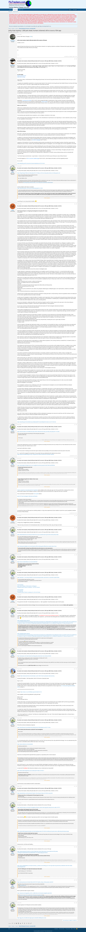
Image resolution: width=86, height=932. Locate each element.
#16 (76, 786)
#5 (76, 424)
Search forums (15, 11)
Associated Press (23, 885)
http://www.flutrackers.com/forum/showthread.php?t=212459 (30, 188)
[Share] (75, 34)
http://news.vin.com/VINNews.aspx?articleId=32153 (31, 691)
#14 (76, 668)
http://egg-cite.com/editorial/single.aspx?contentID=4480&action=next (31, 917)
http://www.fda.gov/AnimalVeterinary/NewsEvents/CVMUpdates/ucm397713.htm (33, 727)
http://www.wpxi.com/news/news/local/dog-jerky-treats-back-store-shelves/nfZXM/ (34, 656)
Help (72, 928)
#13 (76, 649)
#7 (76, 515)
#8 (76, 527)
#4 (76, 203)
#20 (76, 902)
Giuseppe (11, 32)
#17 (76, 802)
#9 (76, 554)
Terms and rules (61, 928)
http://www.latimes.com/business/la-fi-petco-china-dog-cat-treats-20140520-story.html (35, 793)
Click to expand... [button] (47, 197)
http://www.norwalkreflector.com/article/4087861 (27, 561)
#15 (76, 718)
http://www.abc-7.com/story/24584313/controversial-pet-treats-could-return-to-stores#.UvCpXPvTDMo (38, 577)
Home (10, 9)
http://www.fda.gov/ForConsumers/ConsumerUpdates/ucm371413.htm (31, 163)
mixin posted (36, 493)
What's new (21, 9)
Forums (15, 9)
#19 (76, 880)
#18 (76, 846)
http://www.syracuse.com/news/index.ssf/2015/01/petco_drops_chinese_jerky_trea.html (35, 882)
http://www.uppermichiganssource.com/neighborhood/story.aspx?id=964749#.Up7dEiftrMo (36, 465)
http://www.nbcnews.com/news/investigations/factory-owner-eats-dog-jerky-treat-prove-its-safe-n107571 (38, 807)
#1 (76, 34)
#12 (76, 608)
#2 (76, 58)
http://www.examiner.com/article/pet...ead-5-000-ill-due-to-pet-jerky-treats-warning (37, 675)
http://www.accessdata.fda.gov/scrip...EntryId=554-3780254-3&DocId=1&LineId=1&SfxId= (35, 454)
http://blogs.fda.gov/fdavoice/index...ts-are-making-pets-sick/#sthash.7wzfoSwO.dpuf (38, 182)
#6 (76, 458)
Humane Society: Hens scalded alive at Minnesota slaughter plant (31, 895)
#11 (76, 594)
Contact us (56, 928)
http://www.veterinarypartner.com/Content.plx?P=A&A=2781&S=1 (30, 770)
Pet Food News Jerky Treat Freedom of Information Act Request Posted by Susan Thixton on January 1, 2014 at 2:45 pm (28, 586)
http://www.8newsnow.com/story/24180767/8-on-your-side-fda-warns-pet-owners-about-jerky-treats (37, 534)
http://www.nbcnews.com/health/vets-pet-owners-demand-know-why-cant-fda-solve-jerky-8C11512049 (38, 431)
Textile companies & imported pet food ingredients (27, 490)
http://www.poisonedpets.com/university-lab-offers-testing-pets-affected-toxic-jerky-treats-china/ (37, 546)
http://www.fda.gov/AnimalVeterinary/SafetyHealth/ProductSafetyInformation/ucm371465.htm (36, 421)
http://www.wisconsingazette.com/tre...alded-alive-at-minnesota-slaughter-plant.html (34, 893)
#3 (76, 166)
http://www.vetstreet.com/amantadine (25, 744)
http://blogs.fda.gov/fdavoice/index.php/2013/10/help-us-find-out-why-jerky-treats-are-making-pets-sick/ (38, 173)
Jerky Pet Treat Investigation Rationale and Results (27, 496)
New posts (10, 11)
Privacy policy (67, 928)
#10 (76, 570)
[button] (24, 10)
